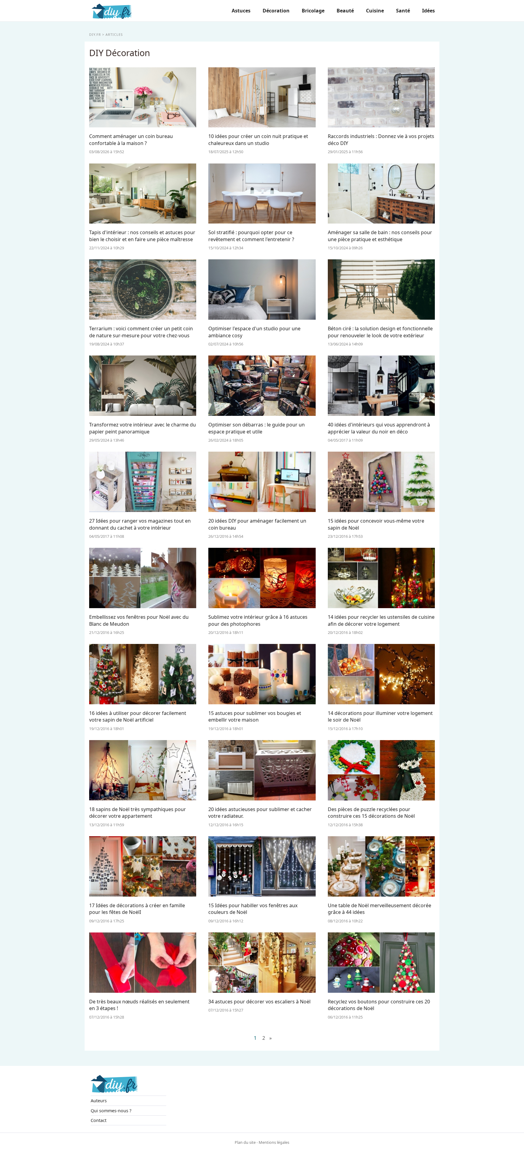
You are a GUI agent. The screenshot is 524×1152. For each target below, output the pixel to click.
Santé (403, 10)
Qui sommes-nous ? (111, 1110)
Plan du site (245, 1142)
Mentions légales (274, 1142)
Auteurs (99, 1100)
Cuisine (375, 10)
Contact (98, 1120)
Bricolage (313, 10)
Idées (428, 10)
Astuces (241, 10)
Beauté (345, 10)
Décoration (276, 10)
